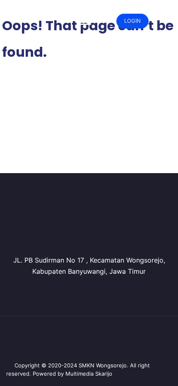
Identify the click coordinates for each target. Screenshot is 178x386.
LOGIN (132, 20)
